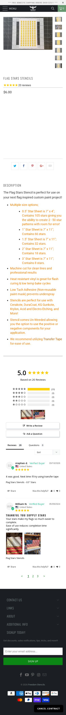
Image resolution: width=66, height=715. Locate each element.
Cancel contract (48, 708)
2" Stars (9, 125)
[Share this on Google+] (41, 166)
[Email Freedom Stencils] (44, 675)
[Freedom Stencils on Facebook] (21, 675)
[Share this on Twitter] (14, 166)
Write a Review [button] (34, 425)
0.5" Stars (10, 116)
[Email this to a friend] (50, 166)
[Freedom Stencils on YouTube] (26, 675)
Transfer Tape (52, 339)
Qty (5, 135)
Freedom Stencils (36, 684)
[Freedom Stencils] (33, 8)
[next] (49, 36)
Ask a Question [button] (34, 433)
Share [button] (13, 490)
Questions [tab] (34, 445)
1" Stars (25, 116)
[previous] (6, 36)
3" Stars (24, 125)
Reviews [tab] (12, 445)
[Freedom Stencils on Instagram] (38, 675)
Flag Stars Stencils (15, 482)
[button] (52, 490)
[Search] (54, 8)
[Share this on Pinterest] (32, 166)
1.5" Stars (41, 116)
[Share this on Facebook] (23, 166)
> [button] (44, 576)
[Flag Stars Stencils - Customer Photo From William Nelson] (27, 414)
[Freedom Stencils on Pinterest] (32, 675)
